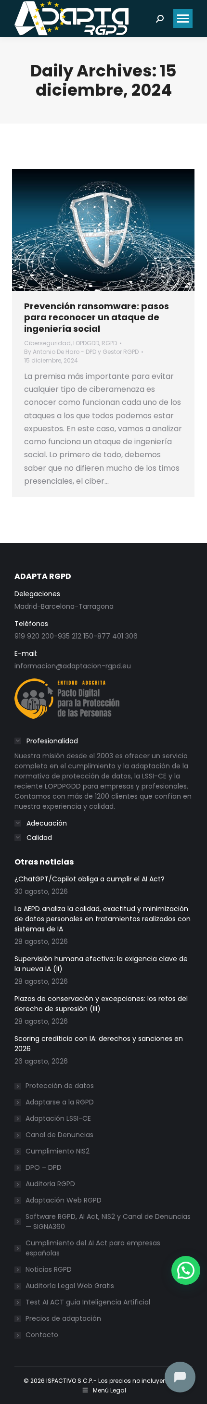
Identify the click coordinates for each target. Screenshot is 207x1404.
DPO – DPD (44, 1167)
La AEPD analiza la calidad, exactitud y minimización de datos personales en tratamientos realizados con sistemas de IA (102, 919)
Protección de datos (60, 1086)
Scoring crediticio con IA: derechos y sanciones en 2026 (98, 1043)
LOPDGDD (86, 343)
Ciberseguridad (47, 343)
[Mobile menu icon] (183, 18)
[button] (185, 1270)
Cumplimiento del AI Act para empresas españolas (93, 1248)
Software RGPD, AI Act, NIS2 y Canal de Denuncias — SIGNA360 (108, 1221)
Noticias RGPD (49, 1269)
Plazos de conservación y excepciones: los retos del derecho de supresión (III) (101, 1004)
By (81, 352)
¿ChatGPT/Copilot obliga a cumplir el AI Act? (89, 879)
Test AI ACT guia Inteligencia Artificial (88, 1302)
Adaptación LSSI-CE (58, 1118)
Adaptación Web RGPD (64, 1200)
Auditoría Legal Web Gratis (70, 1286)
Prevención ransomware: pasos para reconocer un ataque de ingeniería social (96, 317)
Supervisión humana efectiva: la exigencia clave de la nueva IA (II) (101, 964)
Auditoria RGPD (50, 1184)
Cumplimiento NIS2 (58, 1151)
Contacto (42, 1335)
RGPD (109, 343)
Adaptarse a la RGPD (60, 1102)
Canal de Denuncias (59, 1135)
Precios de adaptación (63, 1318)
